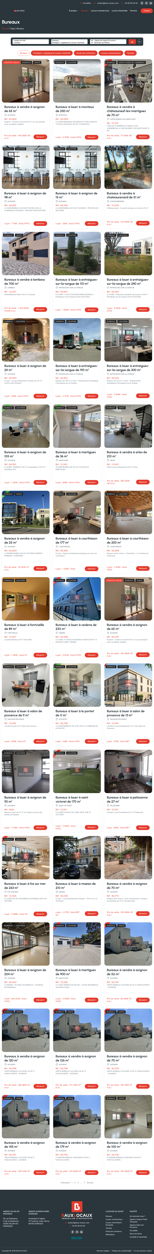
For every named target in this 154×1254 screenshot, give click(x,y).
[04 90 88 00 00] (70, 1226)
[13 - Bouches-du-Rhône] (108, 43)
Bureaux (84, 11)
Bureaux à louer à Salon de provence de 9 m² (23, 713)
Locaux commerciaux (100, 11)
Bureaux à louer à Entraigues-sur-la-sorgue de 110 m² (77, 282)
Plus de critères (139, 41)
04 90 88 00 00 (78, 1226)
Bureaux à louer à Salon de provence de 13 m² (126, 713)
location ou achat (115, 1211)
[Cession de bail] (31, 40)
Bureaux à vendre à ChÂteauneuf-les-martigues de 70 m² (126, 111)
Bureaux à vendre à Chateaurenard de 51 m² (124, 195)
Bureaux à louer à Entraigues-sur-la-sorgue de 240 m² (128, 282)
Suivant (90, 1182)
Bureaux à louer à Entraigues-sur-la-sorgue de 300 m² (128, 368)
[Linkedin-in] (151, 3)
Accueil (5, 28)
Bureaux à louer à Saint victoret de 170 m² (72, 799)
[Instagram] (146, 3)
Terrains (133, 11)
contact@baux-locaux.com (78, 1223)
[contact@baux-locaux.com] (66, 1223)
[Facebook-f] (142, 3)
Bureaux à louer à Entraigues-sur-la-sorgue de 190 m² (77, 368)
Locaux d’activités (119, 11)
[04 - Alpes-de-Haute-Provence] (108, 40)
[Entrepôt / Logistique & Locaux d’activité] (69, 43)
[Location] (31, 43)
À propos (73, 11)
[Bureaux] (69, 40)
